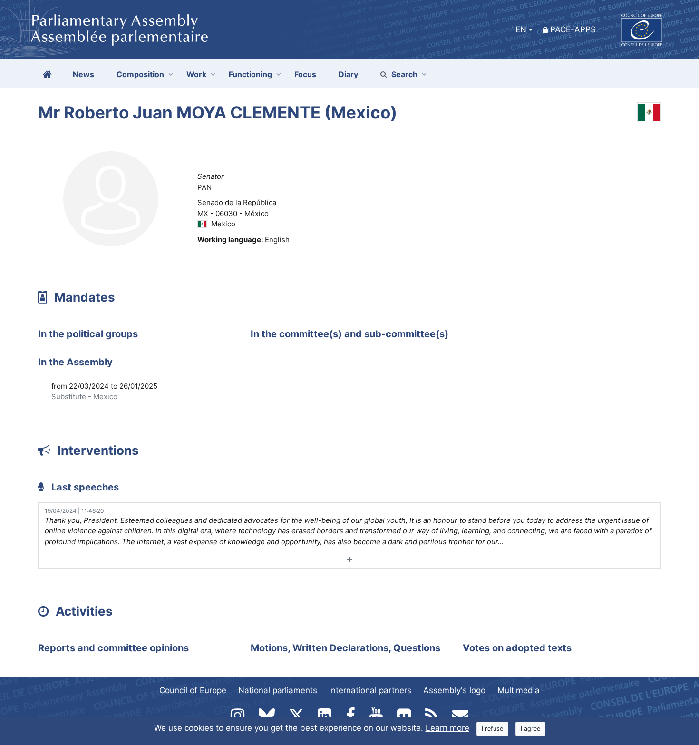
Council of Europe (192, 690)
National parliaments (277, 690)
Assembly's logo (454, 690)
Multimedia (518, 690)
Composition (140, 74)
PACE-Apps (573, 29)
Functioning (250, 74)
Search (404, 74)
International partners (370, 690)
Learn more (447, 728)
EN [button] (520, 29)
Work (196, 74)
